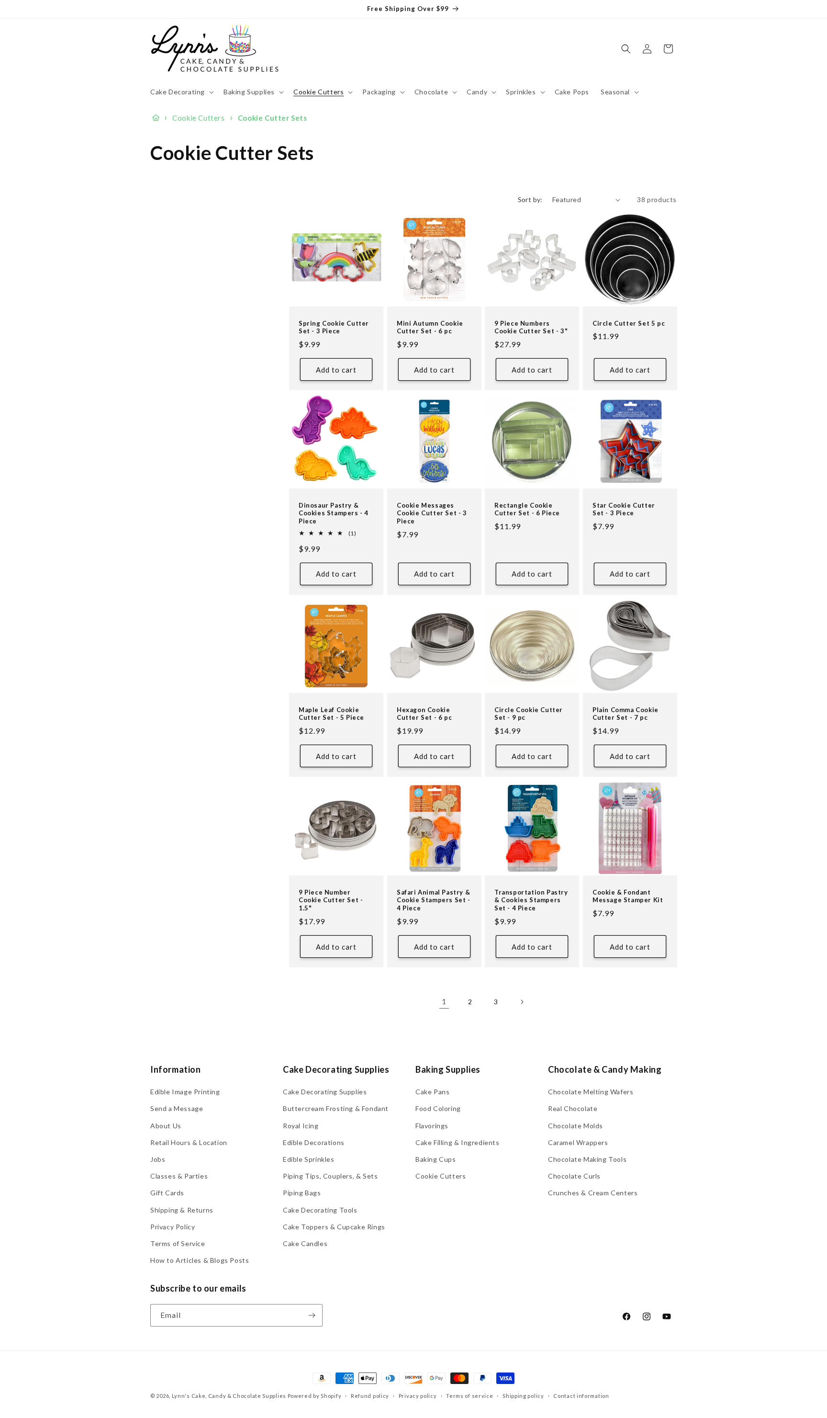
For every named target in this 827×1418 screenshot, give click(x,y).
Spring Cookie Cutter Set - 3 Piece (334, 327)
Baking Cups (435, 1159)
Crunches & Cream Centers (592, 1193)
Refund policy (370, 1395)
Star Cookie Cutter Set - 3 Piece (623, 509)
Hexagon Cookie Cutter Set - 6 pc (424, 714)
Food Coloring (438, 1108)
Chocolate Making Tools (587, 1159)
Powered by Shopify (315, 1396)
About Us (165, 1126)
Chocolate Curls (574, 1176)
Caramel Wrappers (578, 1142)
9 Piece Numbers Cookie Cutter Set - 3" (531, 327)
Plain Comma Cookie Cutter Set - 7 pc (625, 714)
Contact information (581, 1395)
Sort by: (530, 199)
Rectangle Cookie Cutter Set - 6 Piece (527, 509)
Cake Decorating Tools (320, 1209)
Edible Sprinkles (309, 1159)
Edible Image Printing (185, 1092)
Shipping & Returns (181, 1209)
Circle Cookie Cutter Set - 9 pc (528, 714)
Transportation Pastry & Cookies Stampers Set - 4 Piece (531, 900)
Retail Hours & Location (188, 1142)
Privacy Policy (172, 1227)
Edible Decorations (314, 1142)
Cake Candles (305, 1243)
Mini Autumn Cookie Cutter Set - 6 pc (430, 327)
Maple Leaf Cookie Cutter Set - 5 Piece (331, 714)
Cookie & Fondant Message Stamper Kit (627, 896)
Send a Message (176, 1108)
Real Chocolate (572, 1108)
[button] (181, 92)
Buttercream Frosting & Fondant (336, 1108)
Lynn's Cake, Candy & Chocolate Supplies (229, 1396)
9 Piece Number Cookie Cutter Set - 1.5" (331, 900)
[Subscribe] (311, 1315)
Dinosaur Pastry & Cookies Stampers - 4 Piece (334, 513)
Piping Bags (302, 1193)
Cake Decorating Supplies (325, 1092)
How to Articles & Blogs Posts (199, 1260)
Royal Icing (301, 1126)
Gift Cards (167, 1193)
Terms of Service (177, 1243)
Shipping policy (523, 1395)
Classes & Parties (179, 1176)
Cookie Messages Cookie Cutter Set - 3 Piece (432, 513)
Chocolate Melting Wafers (590, 1092)
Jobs (157, 1159)
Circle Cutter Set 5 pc (628, 323)
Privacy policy (418, 1395)
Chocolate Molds (575, 1126)
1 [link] (444, 1001)
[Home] (155, 118)
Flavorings (431, 1126)
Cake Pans (432, 1092)
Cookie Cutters (440, 1176)
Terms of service (469, 1395)
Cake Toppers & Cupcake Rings (334, 1227)
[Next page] (521, 1001)
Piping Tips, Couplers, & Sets (330, 1176)
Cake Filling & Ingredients (457, 1142)
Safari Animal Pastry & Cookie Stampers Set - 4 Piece (433, 900)
